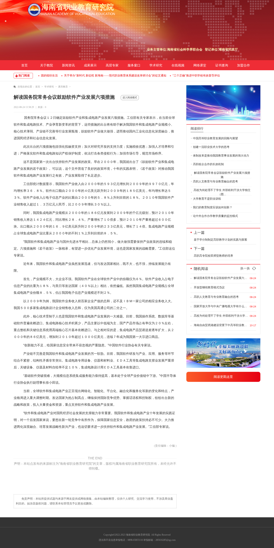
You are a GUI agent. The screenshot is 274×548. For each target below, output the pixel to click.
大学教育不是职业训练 (207, 198)
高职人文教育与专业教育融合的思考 (215, 181)
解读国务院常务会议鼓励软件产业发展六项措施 (222, 175)
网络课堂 (199, 65)
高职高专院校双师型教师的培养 (213, 255)
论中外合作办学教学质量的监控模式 (215, 216)
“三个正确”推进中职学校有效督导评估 (196, 75)
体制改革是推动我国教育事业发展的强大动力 (221, 155)
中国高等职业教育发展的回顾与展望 (215, 138)
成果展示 (90, 65)
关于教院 (46, 65)
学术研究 (155, 65)
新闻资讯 (68, 65)
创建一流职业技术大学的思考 (211, 146)
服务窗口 (134, 65)
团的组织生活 (49, 75)
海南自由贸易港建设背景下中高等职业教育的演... (221, 325)
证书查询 (221, 65)
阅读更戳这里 (223, 376)
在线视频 (178, 65)
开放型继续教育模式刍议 (209, 287)
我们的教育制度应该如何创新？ (212, 207)
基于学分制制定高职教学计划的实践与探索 (220, 239)
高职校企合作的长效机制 (208, 164)
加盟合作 (243, 65)
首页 (24, 65)
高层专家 (112, 65)
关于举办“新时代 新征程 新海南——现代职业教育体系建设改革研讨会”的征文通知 (115, 75)
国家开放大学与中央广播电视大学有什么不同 (221, 306)
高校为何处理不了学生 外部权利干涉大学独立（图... (222, 192)
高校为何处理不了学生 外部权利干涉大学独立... (221, 315)
